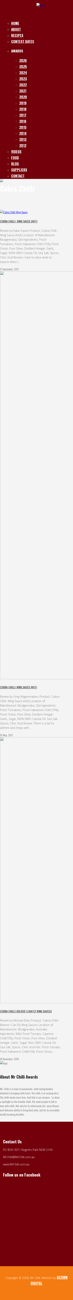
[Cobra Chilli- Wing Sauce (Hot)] (14, 212)
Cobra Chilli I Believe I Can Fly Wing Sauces (26, 1011)
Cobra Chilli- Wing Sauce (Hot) (18, 221)
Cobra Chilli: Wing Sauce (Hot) (18, 687)
